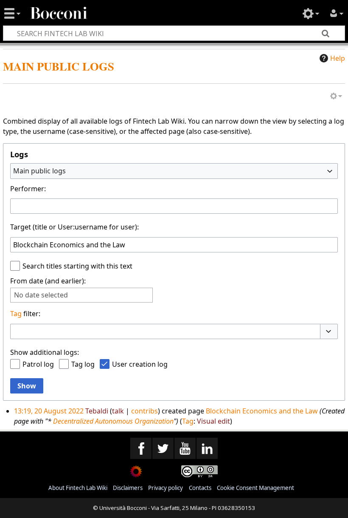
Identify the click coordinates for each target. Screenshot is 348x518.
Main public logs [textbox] (39, 170)
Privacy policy (165, 488)
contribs (144, 411)
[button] (329, 331)
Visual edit (213, 421)
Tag (16, 313)
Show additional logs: (44, 352)
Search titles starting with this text (77, 266)
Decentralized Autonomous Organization (113, 421)
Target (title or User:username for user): (74, 227)
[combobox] (174, 170)
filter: (25, 313)
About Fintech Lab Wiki (77, 488)
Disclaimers (128, 488)
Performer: (28, 188)
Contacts (200, 488)
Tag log (83, 364)
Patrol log (38, 364)
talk (118, 411)
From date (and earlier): (48, 281)
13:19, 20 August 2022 (49, 411)
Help (337, 58)
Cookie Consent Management (255, 488)
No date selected (41, 295)
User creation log (140, 364)
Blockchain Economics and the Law (262, 411)
